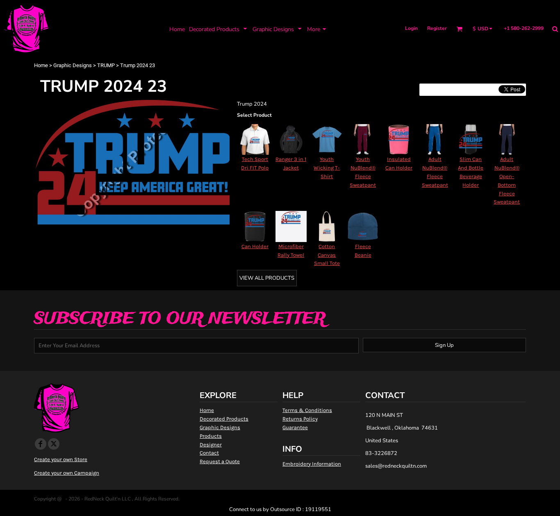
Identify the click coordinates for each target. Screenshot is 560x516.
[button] (218, 29)
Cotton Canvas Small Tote (327, 255)
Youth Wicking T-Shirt (327, 167)
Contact (209, 453)
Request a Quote (220, 461)
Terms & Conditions (307, 410)
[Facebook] (40, 444)
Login (411, 28)
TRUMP (106, 65)
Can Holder (255, 246)
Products (211, 436)
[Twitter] (53, 444)
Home (41, 65)
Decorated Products (224, 419)
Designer (211, 444)
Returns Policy (300, 419)
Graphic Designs (72, 65)
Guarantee (295, 427)
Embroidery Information (311, 464)
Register (437, 28)
